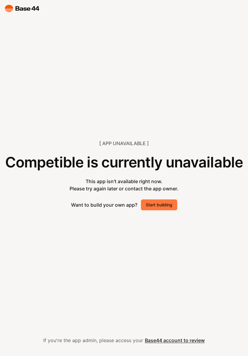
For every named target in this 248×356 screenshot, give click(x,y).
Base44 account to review (175, 340)
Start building (159, 204)
